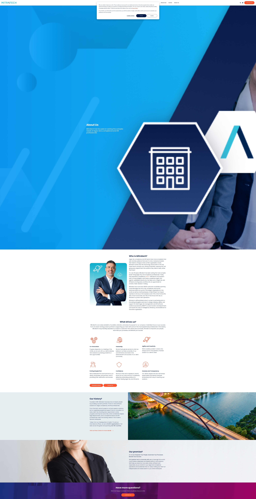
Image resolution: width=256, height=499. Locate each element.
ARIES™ (148, 276)
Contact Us (249, 2)
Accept (141, 15)
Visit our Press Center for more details (100, 430)
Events (170, 2)
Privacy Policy (135, 8)
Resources (163, 2)
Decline (152, 15)
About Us (176, 2)
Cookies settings (130, 15)
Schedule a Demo (96, 385)
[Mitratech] (9, 2)
